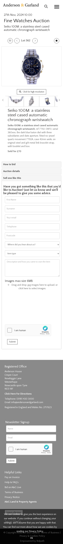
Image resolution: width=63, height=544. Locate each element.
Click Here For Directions (18, 393)
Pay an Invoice (12, 477)
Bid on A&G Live (13, 487)
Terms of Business (14, 492)
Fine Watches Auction (27, 20)
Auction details (11, 171)
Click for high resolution (33, 92)
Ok (31, 538)
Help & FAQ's (12, 482)
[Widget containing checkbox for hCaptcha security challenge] (28, 330)
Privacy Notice (12, 497)
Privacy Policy (36, 531)
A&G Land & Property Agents (21, 501)
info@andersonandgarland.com (27, 402)
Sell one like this (12, 178)
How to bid (9, 164)
